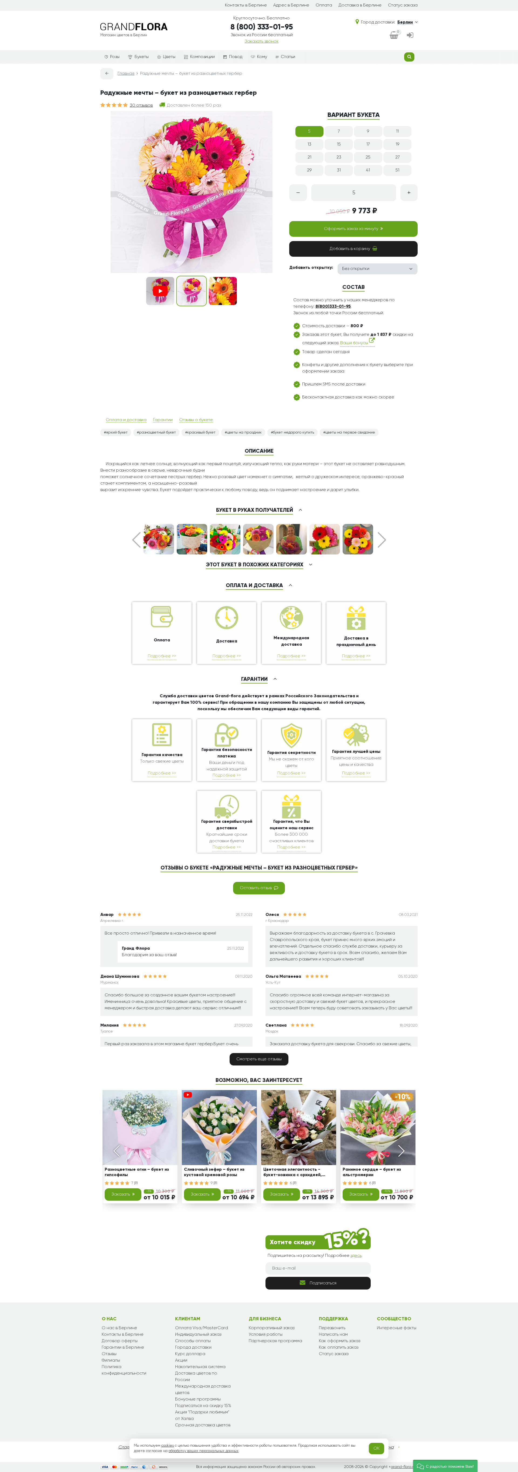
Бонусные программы (198, 1399)
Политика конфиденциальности (124, 1370)
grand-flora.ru (403, 1467)
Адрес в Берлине (291, 5)
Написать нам (333, 1334)
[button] (445, 1466)
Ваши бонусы (354, 343)
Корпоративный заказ (271, 1328)
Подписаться (323, 1283)
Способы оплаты (193, 1341)
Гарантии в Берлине (123, 1347)
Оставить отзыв (256, 888)
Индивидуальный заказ (198, 1334)
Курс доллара (190, 1354)
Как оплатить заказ (338, 1347)
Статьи (288, 57)
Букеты (142, 57)
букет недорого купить (293, 432)
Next (382, 540)
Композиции (202, 57)
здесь (356, 1256)
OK (376, 1448)
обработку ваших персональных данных (203, 1451)
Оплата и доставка (126, 420)
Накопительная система (200, 1367)
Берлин (405, 22)
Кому (262, 57)
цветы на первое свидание (350, 432)
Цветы (169, 57)
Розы (115, 57)
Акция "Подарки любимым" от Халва (202, 1415)
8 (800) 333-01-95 (261, 27)
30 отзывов (141, 105)
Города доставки (193, 1347)
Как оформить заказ (339, 1341)
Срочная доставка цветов (202, 1425)
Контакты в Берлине (246, 5)
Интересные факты (396, 1328)
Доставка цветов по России (196, 1376)
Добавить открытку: (311, 268)
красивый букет (201, 432)
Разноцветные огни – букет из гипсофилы (137, 1172)
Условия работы (265, 1334)
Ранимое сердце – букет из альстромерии (372, 1172)
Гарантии (163, 420)
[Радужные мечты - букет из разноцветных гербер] (192, 291)
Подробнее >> (162, 656)
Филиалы (111, 1360)
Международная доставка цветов (203, 1389)
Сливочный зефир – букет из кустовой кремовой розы (214, 1172)
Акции (181, 1360)
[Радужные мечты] (223, 291)
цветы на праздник (244, 432)
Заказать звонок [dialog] (262, 41)
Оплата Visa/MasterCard (201, 1328)
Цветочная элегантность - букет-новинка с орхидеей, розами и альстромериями (292, 1173)
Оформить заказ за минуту (351, 229)
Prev (136, 540)
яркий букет (117, 432)
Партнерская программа (275, 1341)
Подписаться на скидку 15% (203, 1406)
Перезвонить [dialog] (332, 1328)
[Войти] (410, 35)
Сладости (128, 1447)
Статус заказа (403, 5)
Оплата (324, 5)
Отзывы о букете (196, 420)
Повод (235, 57)
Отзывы (109, 1354)
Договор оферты (120, 1341)
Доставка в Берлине (360, 5)
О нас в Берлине (119, 1328)
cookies (167, 1445)
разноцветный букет (157, 432)
